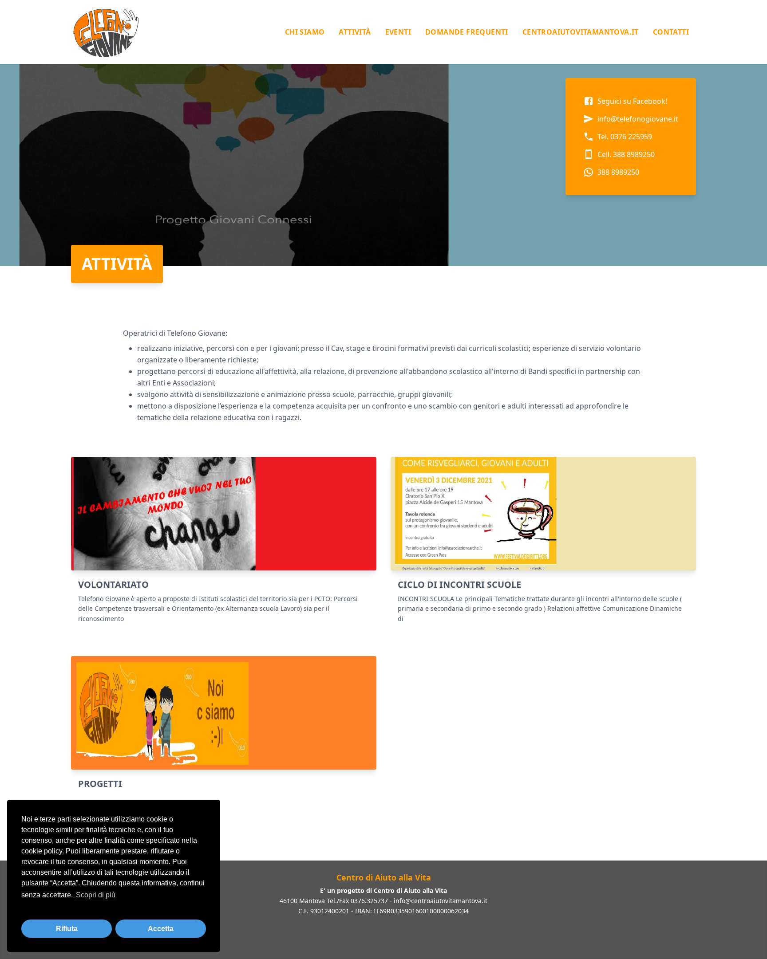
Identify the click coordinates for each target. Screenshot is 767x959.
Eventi (398, 32)
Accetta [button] (161, 928)
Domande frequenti (466, 32)
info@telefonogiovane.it (637, 119)
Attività (355, 32)
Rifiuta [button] (67, 928)
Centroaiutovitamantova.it (580, 32)
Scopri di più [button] (95, 895)
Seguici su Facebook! (632, 101)
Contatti (671, 32)
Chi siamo (305, 32)
